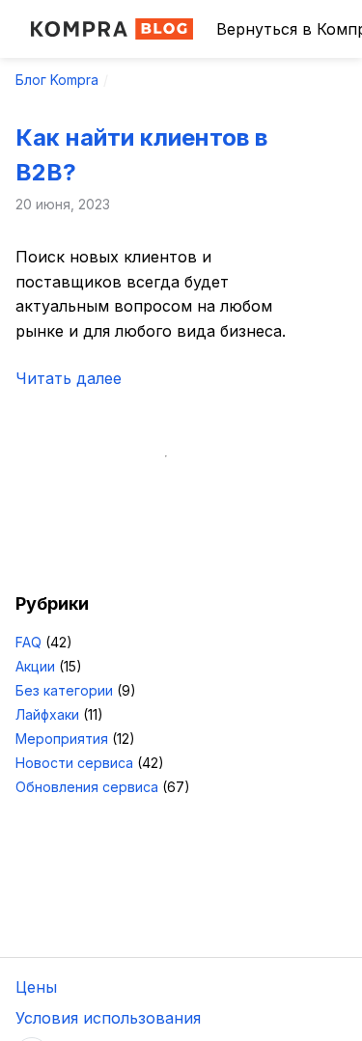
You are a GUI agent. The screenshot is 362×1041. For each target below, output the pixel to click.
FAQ (28, 642)
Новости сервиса (74, 762)
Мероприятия (61, 738)
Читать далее (68, 378)
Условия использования (108, 1017)
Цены (36, 987)
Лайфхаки (47, 714)
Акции (35, 666)
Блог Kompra (56, 79)
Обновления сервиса (86, 787)
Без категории (64, 690)
